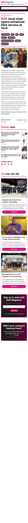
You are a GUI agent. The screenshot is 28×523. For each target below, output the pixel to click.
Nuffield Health (11, 37)
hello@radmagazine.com (14, 337)
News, (15, 217)
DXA (17, 34)
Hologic (21, 34)
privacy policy (20, 313)
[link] (14, 201)
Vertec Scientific (5, 43)
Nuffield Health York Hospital (7, 40)
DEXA (12, 34)
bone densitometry (5, 34)
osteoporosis (18, 40)
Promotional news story (20, 217)
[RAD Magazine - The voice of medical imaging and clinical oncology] (7, 2)
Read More (14, 212)
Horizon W (4, 37)
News (4, 13)
